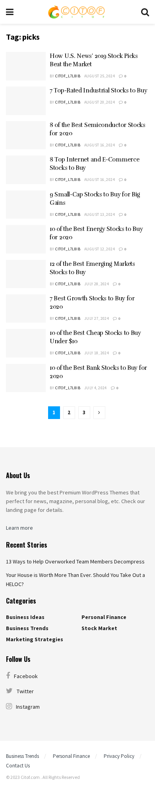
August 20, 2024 (99, 102)
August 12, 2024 (99, 249)
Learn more (19, 527)
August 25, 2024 (99, 76)
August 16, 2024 (99, 145)
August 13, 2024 (99, 214)
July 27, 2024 (96, 318)
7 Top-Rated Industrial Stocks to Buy (98, 90)
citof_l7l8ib (67, 76)
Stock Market (99, 628)
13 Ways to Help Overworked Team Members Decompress (75, 561)
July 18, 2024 (96, 353)
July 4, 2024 (95, 387)
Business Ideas (25, 617)
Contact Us (18, 765)
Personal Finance (103, 617)
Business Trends (27, 628)
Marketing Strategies (34, 639)
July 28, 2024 (96, 283)
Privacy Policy (119, 756)
